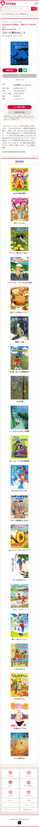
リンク (10, 805)
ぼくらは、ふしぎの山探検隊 (19, 461)
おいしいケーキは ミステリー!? (19, 550)
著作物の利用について (28, 809)
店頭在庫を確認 (19, 112)
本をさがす (10, 14)
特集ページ (10, 800)
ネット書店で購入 (19, 107)
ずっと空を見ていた (19, 580)
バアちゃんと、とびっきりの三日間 (19, 282)
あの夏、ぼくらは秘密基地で (19, 372)
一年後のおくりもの (19, 728)
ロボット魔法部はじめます (19, 520)
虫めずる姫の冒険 (19, 193)
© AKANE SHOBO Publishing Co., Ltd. (19, 819)
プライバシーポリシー (10, 809)
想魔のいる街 (19, 342)
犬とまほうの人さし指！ (19, 490)
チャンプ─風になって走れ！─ (19, 253)
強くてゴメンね (19, 223)
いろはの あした (19, 669)
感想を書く (10, 70)
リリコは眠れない (19, 758)
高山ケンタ (16, 35)
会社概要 (28, 800)
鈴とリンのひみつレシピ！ (19, 312)
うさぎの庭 (19, 401)
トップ (3, 14)
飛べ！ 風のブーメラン (19, 639)
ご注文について (19, 79)
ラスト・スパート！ (19, 609)
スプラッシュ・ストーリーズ (11, 22)
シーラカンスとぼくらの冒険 (19, 431)
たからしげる (6, 35)
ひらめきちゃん (19, 699)
